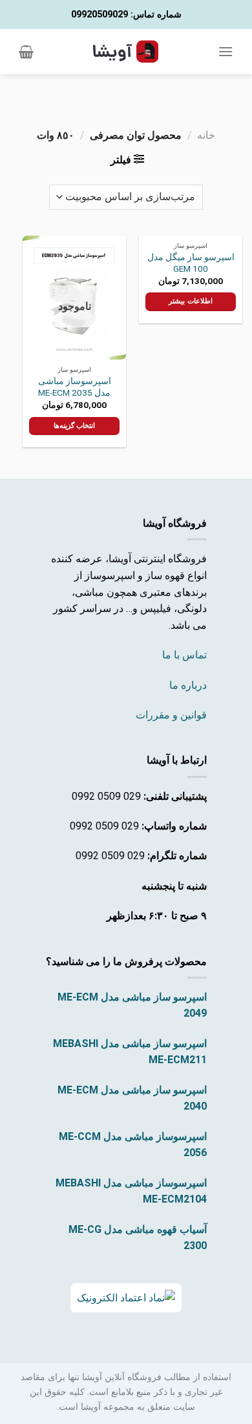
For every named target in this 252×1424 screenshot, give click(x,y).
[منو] (225, 51)
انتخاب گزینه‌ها (74, 426)
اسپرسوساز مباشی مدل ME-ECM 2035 (74, 387)
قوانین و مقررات (171, 715)
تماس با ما (184, 655)
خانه (206, 135)
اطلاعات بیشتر (190, 301)
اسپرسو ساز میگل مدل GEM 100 (191, 263)
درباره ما (188, 685)
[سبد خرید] (26, 51)
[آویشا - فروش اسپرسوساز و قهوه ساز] (126, 51)
